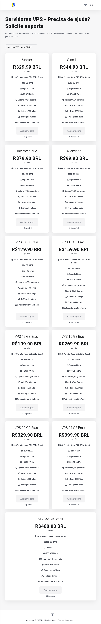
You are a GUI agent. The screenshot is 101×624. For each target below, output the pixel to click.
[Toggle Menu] (6, 5)
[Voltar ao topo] (52, 614)
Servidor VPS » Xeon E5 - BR (19, 47)
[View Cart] (86, 4)
